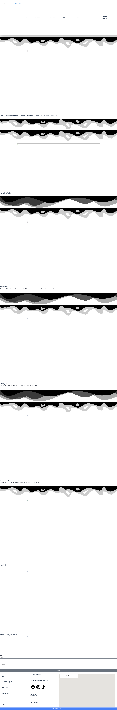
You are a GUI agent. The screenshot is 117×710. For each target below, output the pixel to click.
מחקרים (77, 17)
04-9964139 (104, 16)
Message (2, 662)
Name (1, 655)
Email (1, 659)
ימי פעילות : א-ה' (35, 674)
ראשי (26, 17)
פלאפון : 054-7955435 (34, 701)
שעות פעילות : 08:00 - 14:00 (39, 680)
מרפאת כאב (52, 17)
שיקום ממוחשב (38, 17)
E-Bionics (65, 17)
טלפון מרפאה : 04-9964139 (34, 695)
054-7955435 (104, 18)
